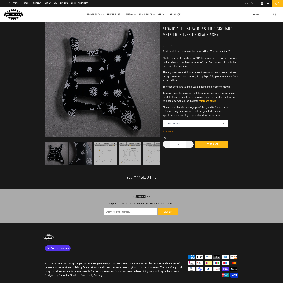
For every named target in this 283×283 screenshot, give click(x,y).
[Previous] (47, 79)
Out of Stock (51, 3)
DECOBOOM (60, 263)
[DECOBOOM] (13, 14)
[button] (96, 14)
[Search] (275, 14)
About (27, 3)
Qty (164, 137)
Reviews (64, 3)
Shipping (37, 3)
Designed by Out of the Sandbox (62, 275)
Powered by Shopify (91, 275)
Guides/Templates (79, 3)
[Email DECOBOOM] (3, 3)
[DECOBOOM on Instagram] (9, 3)
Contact (17, 3)
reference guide (207, 100)
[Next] (157, 79)
